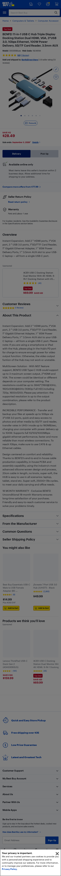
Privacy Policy (9, 869)
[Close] (57, 853)
